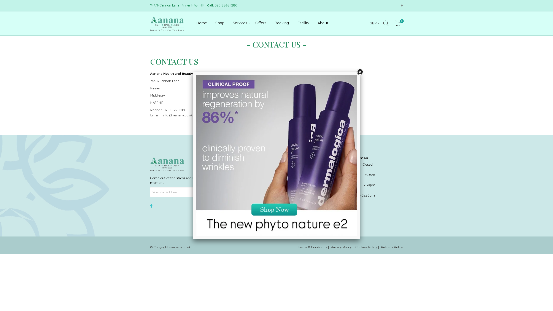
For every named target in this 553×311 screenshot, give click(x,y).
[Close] (360, 72)
